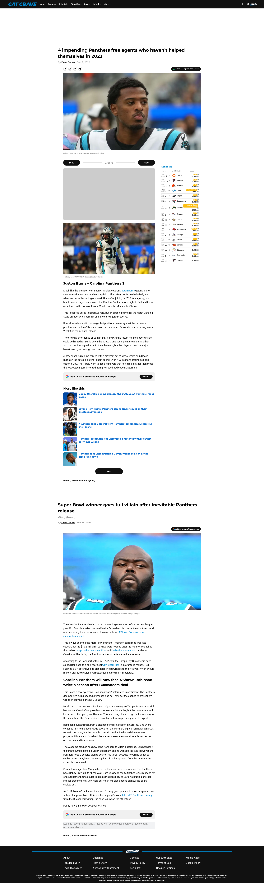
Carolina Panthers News (84, 835)
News (42, 4)
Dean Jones (68, 62)
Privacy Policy (137, 862)
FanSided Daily (71, 862)
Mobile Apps (193, 857)
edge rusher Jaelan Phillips (91, 650)
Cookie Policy (193, 862)
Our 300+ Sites (164, 857)
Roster (87, 4)
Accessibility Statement (106, 868)
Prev (71, 162)
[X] (248, 4)
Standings (76, 4)
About (66, 857)
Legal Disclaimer (72, 868)
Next (146, 162)
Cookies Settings (165, 868)
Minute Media (48, 875)
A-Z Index (135, 868)
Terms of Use (163, 862)
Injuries (97, 4)
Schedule (63, 4)
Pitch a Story (100, 862)
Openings (98, 857)
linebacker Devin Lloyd (123, 650)
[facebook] (242, 4)
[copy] (80, 69)
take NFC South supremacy (137, 795)
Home (66, 480)
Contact (134, 857)
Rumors (52, 4)
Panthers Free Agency (83, 480)
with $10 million (110, 664)
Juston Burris (127, 290)
